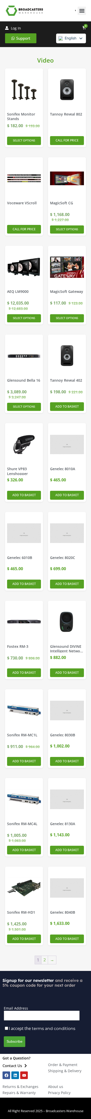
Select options (24, 140)
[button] (82, 11)
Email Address (16, 1008)
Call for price (67, 140)
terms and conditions (53, 1028)
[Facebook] (6, 1075)
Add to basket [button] (67, 406)
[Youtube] (24, 1075)
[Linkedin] (15, 1075)
